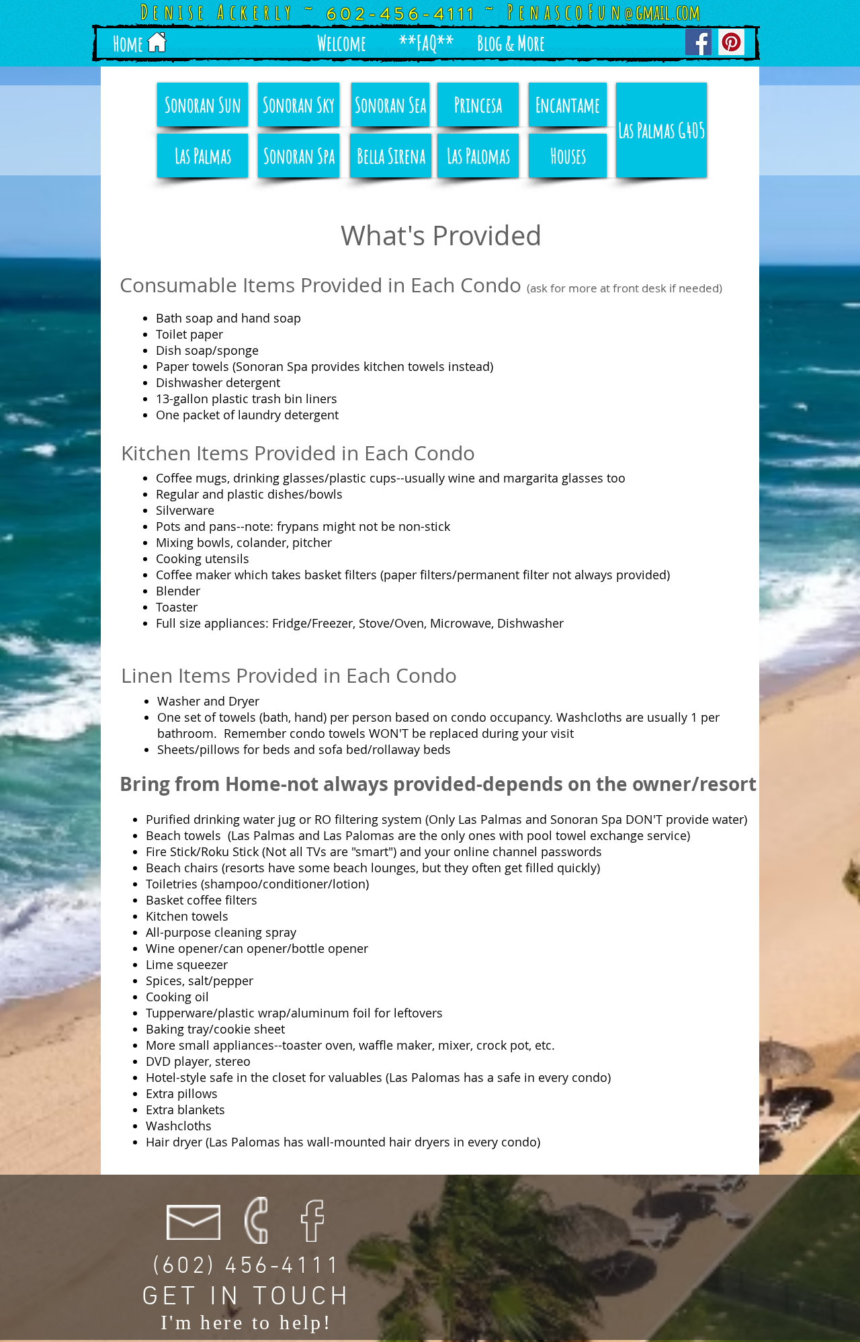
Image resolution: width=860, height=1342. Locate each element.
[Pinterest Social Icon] (731, 42)
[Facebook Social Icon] (698, 42)
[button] (341, 43)
